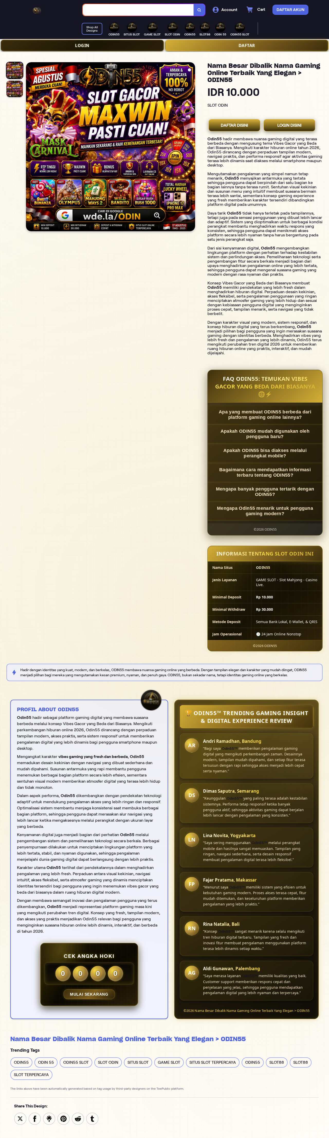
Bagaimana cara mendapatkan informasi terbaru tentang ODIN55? (265, 472)
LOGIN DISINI (289, 125)
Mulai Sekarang (89, 994)
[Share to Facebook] (35, 1118)
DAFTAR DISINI (234, 125)
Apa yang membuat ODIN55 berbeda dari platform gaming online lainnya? (265, 414)
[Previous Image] (30, 147)
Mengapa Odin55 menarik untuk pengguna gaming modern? (265, 511)
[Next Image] (191, 147)
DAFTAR (247, 45)
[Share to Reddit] (78, 1118)
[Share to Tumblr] (92, 1118)
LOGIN (82, 45)
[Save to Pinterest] (63, 1118)
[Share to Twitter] (20, 1118)
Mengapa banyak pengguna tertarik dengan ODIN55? (265, 491)
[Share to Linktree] (49, 1118)
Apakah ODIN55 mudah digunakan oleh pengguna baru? (265, 434)
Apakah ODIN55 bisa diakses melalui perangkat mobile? (265, 453)
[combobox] (138, 10)
